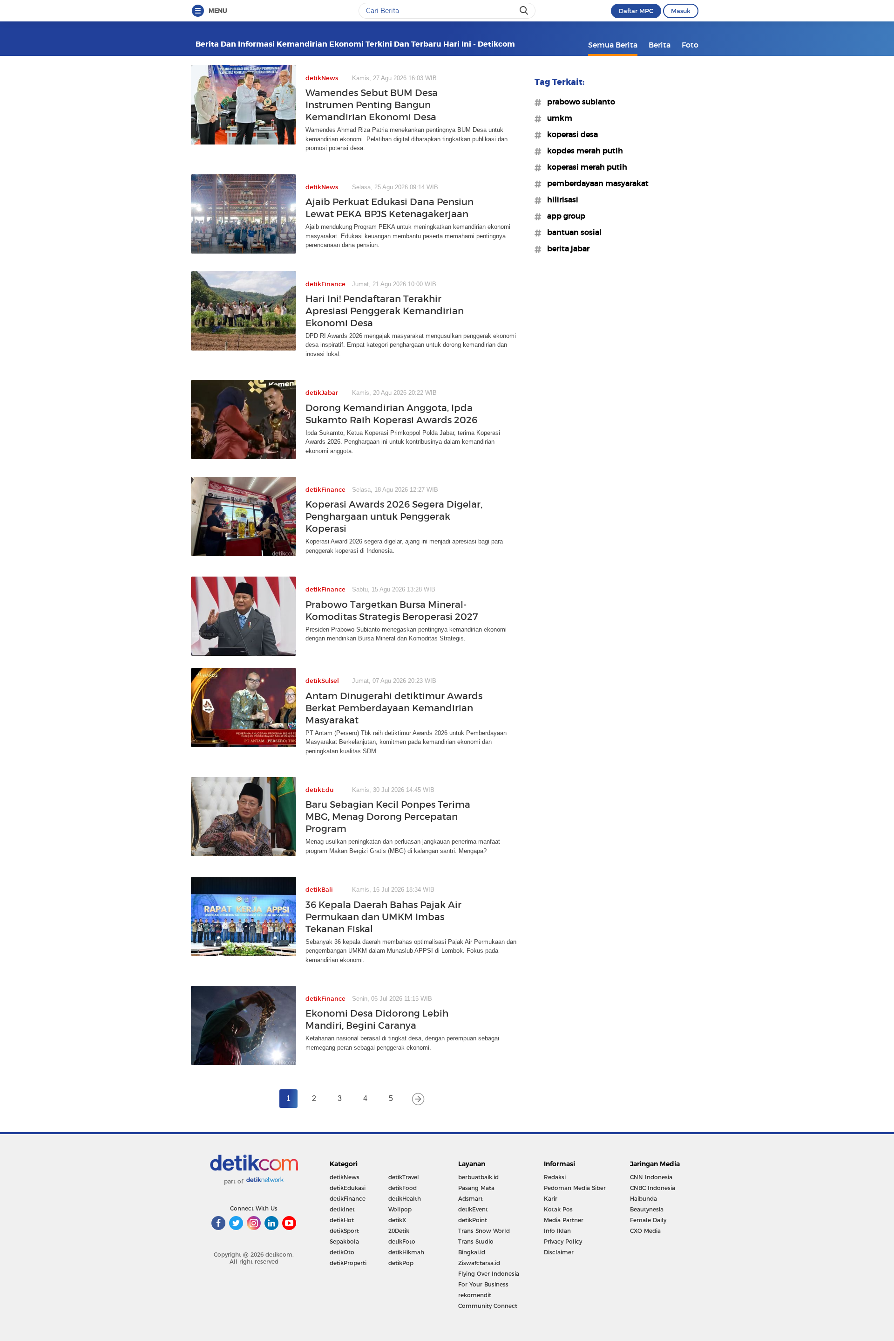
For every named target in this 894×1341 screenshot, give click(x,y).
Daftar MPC (636, 10)
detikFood (402, 1187)
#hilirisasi (560, 199)
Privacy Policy (563, 1241)
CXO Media (645, 1230)
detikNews (344, 1177)
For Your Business (483, 1284)
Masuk (681, 10)
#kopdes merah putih (582, 150)
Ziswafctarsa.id (479, 1262)
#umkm (557, 118)
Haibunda (643, 1198)
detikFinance (348, 1198)
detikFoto (401, 1241)
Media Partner (563, 1220)
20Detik (398, 1230)
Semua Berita (612, 44)
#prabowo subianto (578, 101)
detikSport (344, 1230)
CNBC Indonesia (652, 1187)
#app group (563, 215)
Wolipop (400, 1209)
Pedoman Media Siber (575, 1187)
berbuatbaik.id (478, 1177)
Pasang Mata (476, 1187)
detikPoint (472, 1220)
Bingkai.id (471, 1252)
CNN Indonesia (651, 1177)
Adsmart (470, 1198)
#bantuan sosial (572, 232)
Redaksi (555, 1177)
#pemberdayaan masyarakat (595, 183)
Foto (690, 44)
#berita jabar (565, 248)
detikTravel (403, 1177)
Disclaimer (559, 1252)
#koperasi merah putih (584, 167)
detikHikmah (406, 1252)
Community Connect (487, 1305)
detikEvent (473, 1209)
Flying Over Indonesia (488, 1273)
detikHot (342, 1220)
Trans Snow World (484, 1230)
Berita (659, 44)
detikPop (400, 1262)
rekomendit (474, 1295)
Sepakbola (344, 1241)
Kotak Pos (558, 1209)
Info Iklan (557, 1230)
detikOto (342, 1252)
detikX (397, 1220)
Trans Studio (476, 1241)
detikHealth (404, 1198)
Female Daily (648, 1220)
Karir (550, 1198)
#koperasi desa (570, 134)
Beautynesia (647, 1209)
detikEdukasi (348, 1187)
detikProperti (348, 1262)
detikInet (342, 1209)
